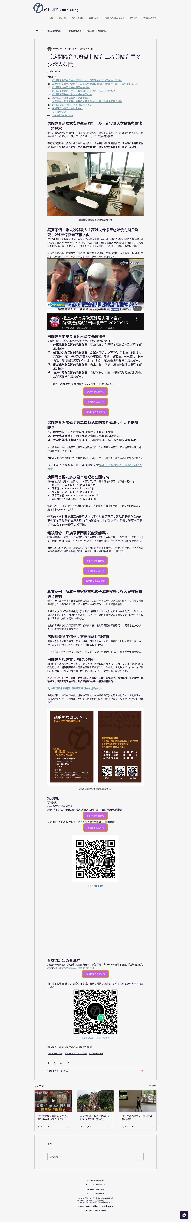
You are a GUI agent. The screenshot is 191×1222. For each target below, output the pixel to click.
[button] (62, 16)
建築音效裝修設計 (54, 31)
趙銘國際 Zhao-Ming (61, 10)
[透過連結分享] (68, 1063)
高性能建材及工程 (74, 31)
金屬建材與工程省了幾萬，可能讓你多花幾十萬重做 (95, 1118)
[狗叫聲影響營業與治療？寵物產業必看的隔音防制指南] (53, 1101)
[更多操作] (142, 48)
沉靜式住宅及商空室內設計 (97, 31)
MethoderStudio (100, 1211)
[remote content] (95, 921)
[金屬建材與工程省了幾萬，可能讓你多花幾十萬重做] (95, 1101)
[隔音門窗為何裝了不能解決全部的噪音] (137, 1101)
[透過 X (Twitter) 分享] (55, 1063)
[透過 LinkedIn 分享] (61, 1063)
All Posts (38, 31)
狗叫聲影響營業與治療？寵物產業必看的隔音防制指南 (53, 1118)
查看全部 (153, 1085)
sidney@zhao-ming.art (95, 1180)
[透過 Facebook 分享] (48, 1063)
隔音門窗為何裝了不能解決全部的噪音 (137, 1118)
